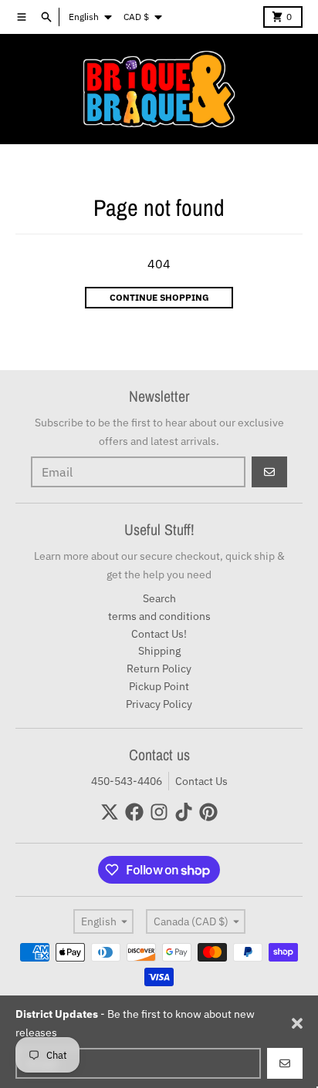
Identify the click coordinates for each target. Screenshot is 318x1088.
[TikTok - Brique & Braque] (183, 812)
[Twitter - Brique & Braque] (109, 812)
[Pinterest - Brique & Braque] (208, 812)
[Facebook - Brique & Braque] (134, 812)
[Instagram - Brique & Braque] (159, 812)
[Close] (297, 1023)
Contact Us (201, 781)
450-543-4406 (126, 781)
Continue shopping (159, 297)
